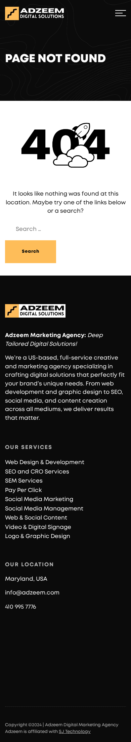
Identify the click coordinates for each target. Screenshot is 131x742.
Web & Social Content (36, 518)
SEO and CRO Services (37, 472)
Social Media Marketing (39, 499)
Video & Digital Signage (38, 527)
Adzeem (17, 335)
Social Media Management (44, 508)
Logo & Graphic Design (37, 536)
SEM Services (24, 481)
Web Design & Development (44, 462)
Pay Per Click (23, 490)
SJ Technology (75, 732)
